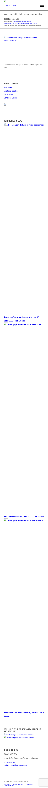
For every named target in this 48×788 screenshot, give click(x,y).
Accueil (15, 21)
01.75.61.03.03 (9, 762)
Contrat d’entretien (25, 21)
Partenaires (8, 94)
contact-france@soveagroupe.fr (15, 765)
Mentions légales (11, 90)
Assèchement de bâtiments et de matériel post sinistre (20, 23)
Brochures (8, 87)
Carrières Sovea (10, 97)
